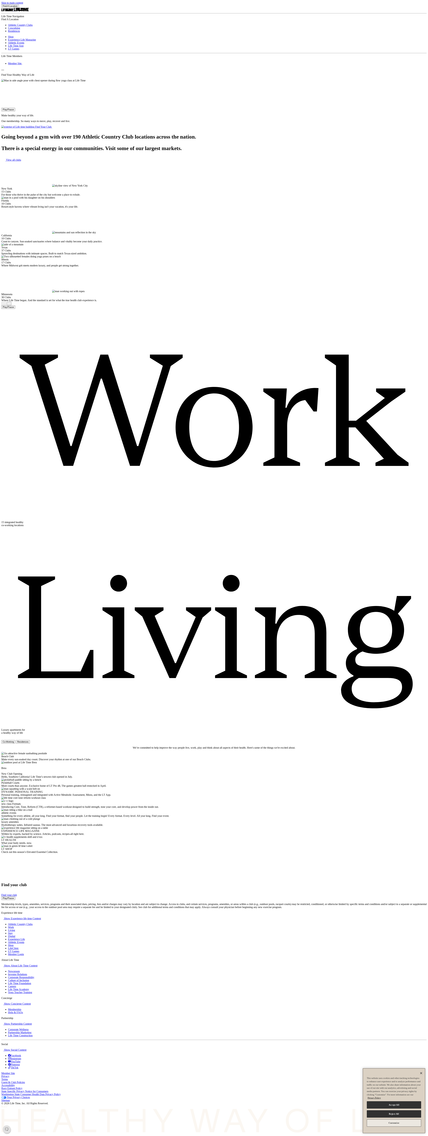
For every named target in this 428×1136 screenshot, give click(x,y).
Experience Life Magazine (22, 39)
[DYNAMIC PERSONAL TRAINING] (45, 791)
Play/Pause (8, 109)
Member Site (15, 63)
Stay (10, 933)
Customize (394, 1123)
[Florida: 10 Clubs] (13, 203)
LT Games (13, 48)
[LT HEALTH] (18, 840)
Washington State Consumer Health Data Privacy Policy (31, 1094)
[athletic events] (18, 812)
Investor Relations (17, 974)
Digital (11, 936)
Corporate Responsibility (21, 977)
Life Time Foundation (19, 983)
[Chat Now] (7, 1129)
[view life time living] (2, 738)
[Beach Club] (16, 756)
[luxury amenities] (20, 821)
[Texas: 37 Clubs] (13, 250)
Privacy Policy (374, 1098)
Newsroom (14, 971)
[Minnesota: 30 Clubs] (13, 297)
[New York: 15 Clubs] (13, 191)
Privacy (5, 1076)
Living (11, 930)
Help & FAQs (15, 1012)
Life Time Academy (18, 989)
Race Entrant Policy (11, 1088)
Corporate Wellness (18, 1029)
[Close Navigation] (2, 70)
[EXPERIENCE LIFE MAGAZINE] (41, 830)
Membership (14, 1009)
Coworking (14, 28)
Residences (14, 31)
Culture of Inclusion (18, 980)
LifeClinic (13, 948)
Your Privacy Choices (18, 1097)
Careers (12, 986)
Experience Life (16, 939)
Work (11, 927)
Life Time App (16, 45)
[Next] (9, 303)
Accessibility (8, 1085)
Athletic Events (16, 42)
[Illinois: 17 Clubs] (13, 262)
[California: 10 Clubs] (13, 238)
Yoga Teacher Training (20, 992)
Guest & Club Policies (13, 1082)
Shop (11, 36)
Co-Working (8, 742)
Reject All (394, 1114)
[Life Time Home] (15, 10)
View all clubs (13, 159)
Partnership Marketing (19, 1032)
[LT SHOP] (14, 849)
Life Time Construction (20, 1035)
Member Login (16, 954)
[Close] (421, 1073)
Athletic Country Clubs (20, 25)
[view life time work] (2, 530)
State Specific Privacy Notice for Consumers (24, 1091)
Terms (4, 1079)
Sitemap (5, 1100)
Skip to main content (12, 2)
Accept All (394, 1105)
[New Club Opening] (24, 773)
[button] (21, 918)
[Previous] (3, 303)
